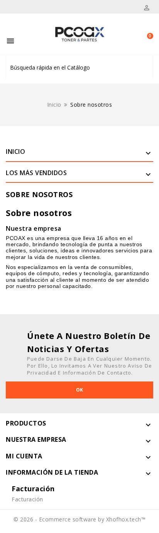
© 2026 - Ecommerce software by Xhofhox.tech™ (79, 519)
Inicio (15, 151)
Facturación (27, 499)
